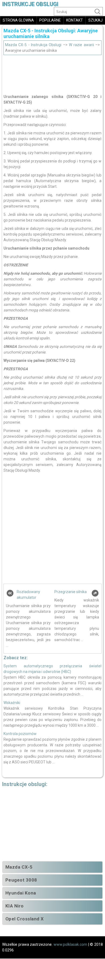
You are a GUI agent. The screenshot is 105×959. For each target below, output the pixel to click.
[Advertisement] (53, 73)
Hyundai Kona (20, 893)
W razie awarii (81, 45)
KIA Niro (14, 906)
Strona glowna (18, 20)
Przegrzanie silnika (70, 592)
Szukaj (95, 20)
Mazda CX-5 (19, 867)
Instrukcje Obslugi (30, 4)
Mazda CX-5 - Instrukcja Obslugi (33, 45)
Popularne (50, 20)
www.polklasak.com (70, 944)
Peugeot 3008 (21, 880)
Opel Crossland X (24, 918)
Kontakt (74, 20)
